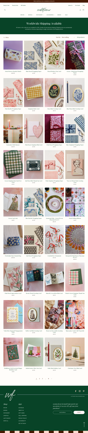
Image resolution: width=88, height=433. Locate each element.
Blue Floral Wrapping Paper (33, 71)
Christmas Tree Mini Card (75, 368)
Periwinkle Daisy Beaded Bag (13, 256)
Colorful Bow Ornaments (54, 256)
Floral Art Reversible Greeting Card (54, 331)
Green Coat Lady (13, 218)
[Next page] (51, 378)
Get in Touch (22, 423)
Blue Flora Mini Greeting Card (75, 109)
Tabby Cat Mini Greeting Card (33, 331)
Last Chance (6, 418)
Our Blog (21, 407)
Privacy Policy (23, 418)
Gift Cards (21, 413)
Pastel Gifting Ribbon (75, 218)
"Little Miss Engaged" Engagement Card (13, 331)
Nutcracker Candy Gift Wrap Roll (75, 331)
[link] (76, 391)
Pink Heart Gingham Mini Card (33, 145)
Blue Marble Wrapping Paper (34, 218)
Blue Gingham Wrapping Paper (75, 145)
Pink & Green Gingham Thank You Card (74, 294)
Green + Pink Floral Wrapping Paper (75, 72)
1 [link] (36, 379)
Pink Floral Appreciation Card (13, 293)
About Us (21, 410)
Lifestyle (6, 415)
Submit (79, 412)
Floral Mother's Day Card (54, 71)
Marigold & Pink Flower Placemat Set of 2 (75, 256)
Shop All (5, 420)
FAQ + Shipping (23, 415)
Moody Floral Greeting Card (33, 293)
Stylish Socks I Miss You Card (34, 368)
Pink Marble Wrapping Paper (13, 109)
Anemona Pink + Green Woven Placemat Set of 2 (54, 219)
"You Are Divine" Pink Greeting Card (75, 181)
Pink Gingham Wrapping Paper (54, 181)
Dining (5, 410)
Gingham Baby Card (33, 109)
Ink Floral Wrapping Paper (33, 256)
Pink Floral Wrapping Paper (54, 145)
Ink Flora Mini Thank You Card (33, 181)
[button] (4, 9)
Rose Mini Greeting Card (54, 109)
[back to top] (84, 425)
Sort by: (58, 37)
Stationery (6, 413)
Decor (5, 407)
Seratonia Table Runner (13, 145)
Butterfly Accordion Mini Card (54, 293)
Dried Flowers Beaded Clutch (13, 71)
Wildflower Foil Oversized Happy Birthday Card (13, 369)
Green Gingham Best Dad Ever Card (13, 181)
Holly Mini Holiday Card (54, 368)
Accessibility (22, 420)
